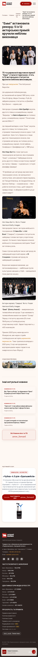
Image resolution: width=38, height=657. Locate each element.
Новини (11, 15)
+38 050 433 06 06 (14, 552)
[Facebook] (21, 559)
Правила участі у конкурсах (11, 621)
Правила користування (9, 613)
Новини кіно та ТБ (18, 15)
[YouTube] (4, 559)
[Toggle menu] (34, 4)
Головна (4, 15)
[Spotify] (13, 559)
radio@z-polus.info (12, 554)
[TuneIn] (8, 559)
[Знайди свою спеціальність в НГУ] (19, 364)
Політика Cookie (7, 618)
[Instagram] (17, 559)
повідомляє (13, 84)
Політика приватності (9, 616)
